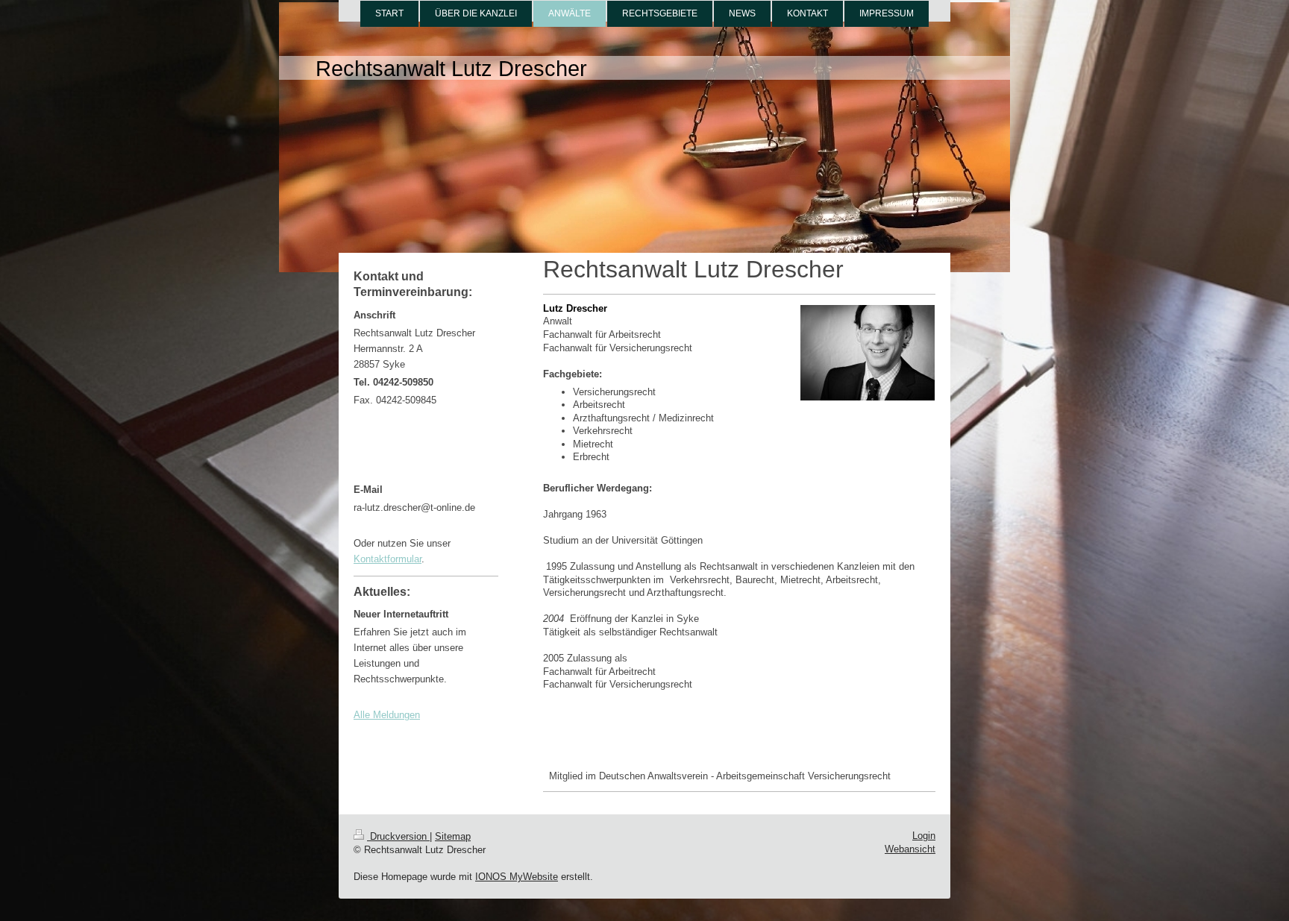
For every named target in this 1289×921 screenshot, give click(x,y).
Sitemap (453, 836)
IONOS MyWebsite (516, 876)
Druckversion (398, 836)
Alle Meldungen (387, 714)
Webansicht (910, 849)
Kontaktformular (387, 559)
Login (923, 835)
